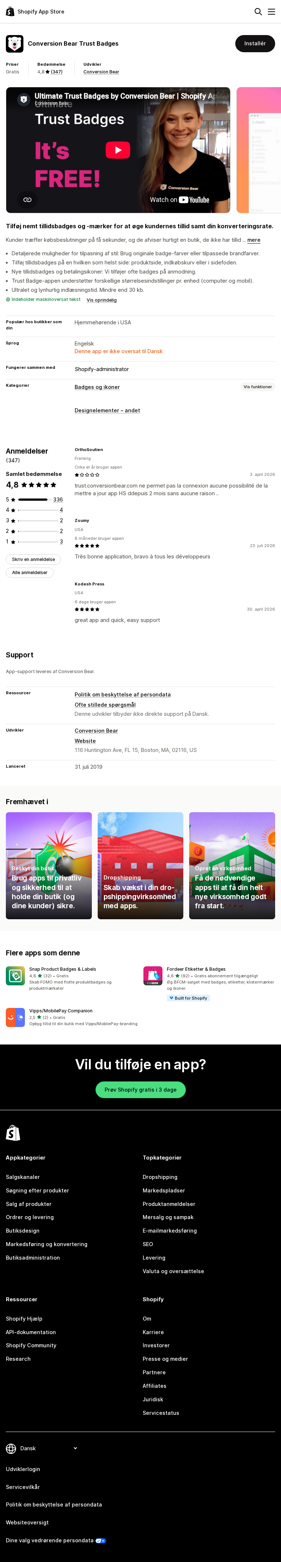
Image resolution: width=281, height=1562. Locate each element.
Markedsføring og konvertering (46, 1244)
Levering (154, 1257)
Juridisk (153, 1399)
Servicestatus (161, 1413)
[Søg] (258, 11)
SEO (148, 1244)
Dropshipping (160, 1177)
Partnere (154, 1372)
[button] (72, 978)
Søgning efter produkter (37, 1190)
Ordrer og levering (30, 1217)
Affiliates (154, 1386)
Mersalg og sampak (168, 1217)
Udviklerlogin (23, 1469)
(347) (56, 72)
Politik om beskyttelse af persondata (123, 694)
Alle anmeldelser (30, 572)
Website (85, 741)
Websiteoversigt (27, 1522)
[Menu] (271, 11)
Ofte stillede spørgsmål (105, 705)
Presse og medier (165, 1359)
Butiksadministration (33, 1257)
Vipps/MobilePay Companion (61, 1010)
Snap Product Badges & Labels (62, 969)
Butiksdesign (23, 1230)
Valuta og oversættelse (173, 1271)
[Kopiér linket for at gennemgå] (107, 449)
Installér (255, 43)
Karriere (153, 1332)
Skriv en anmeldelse (33, 559)
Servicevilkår (23, 1487)
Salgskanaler (23, 1177)
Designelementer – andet (107, 410)
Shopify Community (31, 1345)
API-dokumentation (31, 1332)
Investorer (156, 1345)
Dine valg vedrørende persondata (50, 1540)
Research (18, 1359)
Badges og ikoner (97, 387)
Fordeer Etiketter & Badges (196, 969)
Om (147, 1318)
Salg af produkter (29, 1204)
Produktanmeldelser (169, 1204)
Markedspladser (164, 1190)
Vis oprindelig (102, 300)
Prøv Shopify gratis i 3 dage (141, 1089)
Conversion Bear (101, 72)
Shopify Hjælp (24, 1318)
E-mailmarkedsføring (170, 1230)
